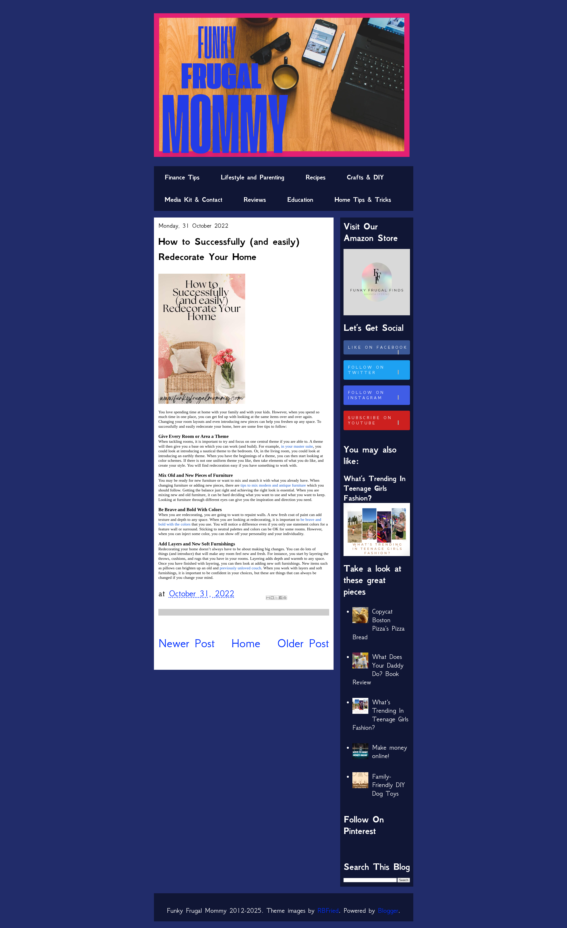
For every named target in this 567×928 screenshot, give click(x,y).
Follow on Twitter (366, 370)
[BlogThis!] (272, 597)
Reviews (255, 200)
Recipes (316, 177)
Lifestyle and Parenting (252, 177)
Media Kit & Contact (193, 200)
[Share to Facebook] (280, 597)
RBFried (328, 911)
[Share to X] (276, 597)
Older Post (303, 643)
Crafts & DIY (365, 177)
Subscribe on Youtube (370, 420)
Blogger (388, 911)
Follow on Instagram (366, 395)
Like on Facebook (378, 347)
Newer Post (186, 643)
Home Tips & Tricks (362, 200)
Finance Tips (182, 177)
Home (245, 643)
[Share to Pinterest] (285, 597)
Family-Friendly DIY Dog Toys (388, 784)
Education (300, 200)
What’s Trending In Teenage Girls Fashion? (375, 488)
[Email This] (268, 597)
